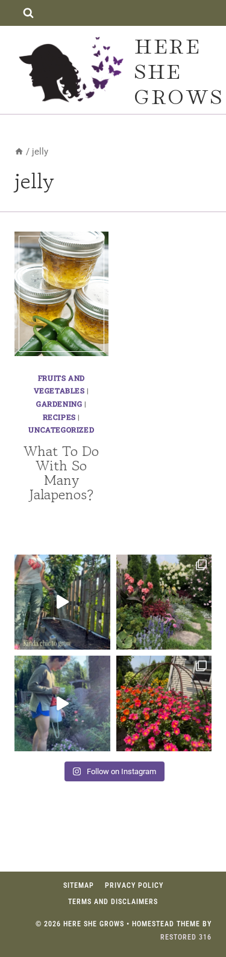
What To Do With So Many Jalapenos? (61, 472)
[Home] (19, 151)
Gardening (59, 403)
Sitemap (78, 885)
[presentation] (61, 294)
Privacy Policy (134, 885)
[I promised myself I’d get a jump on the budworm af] (62, 703)
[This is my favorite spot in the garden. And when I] (164, 602)
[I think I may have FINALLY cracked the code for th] (164, 703)
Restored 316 (186, 937)
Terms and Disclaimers (113, 901)
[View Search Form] (28, 13)
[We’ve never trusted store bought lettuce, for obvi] (62, 602)
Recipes (59, 417)
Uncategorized (61, 429)
